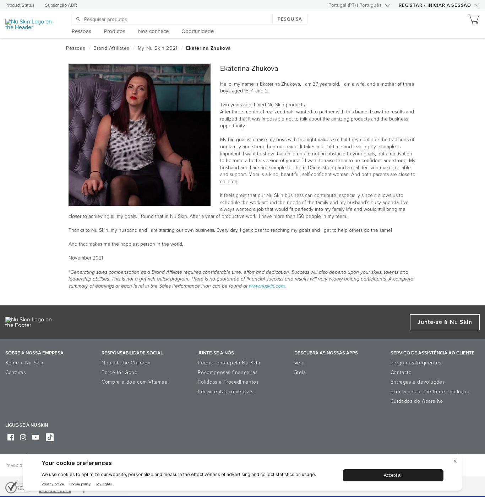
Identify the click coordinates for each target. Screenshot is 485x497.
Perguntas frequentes (416, 363)
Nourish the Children (126, 363)
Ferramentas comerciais (225, 392)
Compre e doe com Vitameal (135, 382)
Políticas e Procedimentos (228, 382)
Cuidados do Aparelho (417, 401)
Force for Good (119, 372)
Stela (300, 372)
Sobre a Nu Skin (24, 363)
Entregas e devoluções (418, 382)
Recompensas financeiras (227, 372)
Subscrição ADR (61, 5)
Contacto (401, 372)
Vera (299, 363)
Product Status (19, 5)
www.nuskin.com (267, 286)
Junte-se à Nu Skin (445, 322)
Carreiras (15, 372)
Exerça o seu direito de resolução (430, 392)
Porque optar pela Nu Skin (229, 363)
